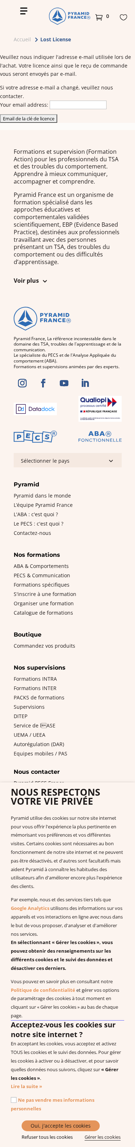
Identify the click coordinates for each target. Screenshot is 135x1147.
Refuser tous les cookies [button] (47, 1137)
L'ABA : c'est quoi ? (36, 514)
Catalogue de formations (43, 612)
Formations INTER (35, 688)
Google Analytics (30, 908)
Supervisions (29, 706)
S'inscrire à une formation (45, 594)
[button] (102, 16)
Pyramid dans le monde (42, 495)
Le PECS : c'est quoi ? (38, 523)
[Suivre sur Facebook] (43, 383)
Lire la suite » (26, 1086)
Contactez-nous (32, 532)
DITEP (20, 716)
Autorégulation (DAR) (39, 744)
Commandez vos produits (44, 645)
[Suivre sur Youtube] (64, 383)
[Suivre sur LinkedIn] (85, 383)
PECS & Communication (42, 575)
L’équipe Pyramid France (43, 504)
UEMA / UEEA (29, 734)
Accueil (22, 39)
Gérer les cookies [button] (103, 1137)
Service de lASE (34, 725)
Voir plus (26, 281)
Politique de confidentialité (43, 990)
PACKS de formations (39, 697)
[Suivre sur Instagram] (22, 383)
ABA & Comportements (41, 566)
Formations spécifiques (41, 584)
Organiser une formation (44, 603)
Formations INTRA (35, 678)
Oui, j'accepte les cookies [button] (61, 1125)
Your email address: (24, 104)
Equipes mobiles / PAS (40, 753)
